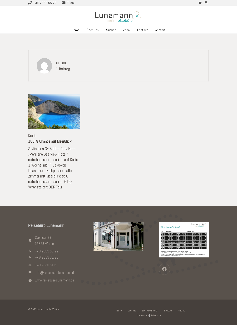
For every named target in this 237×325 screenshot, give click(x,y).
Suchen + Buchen (150, 310)
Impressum (143, 315)
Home (119, 310)
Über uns (132, 310)
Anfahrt (181, 310)
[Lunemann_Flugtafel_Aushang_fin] (184, 239)
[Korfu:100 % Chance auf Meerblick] (54, 96)
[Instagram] (206, 3)
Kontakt (168, 310)
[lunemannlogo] (118, 16)
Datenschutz (157, 315)
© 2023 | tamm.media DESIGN (43, 309)
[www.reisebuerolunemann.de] (31, 280)
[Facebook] (200, 3)
